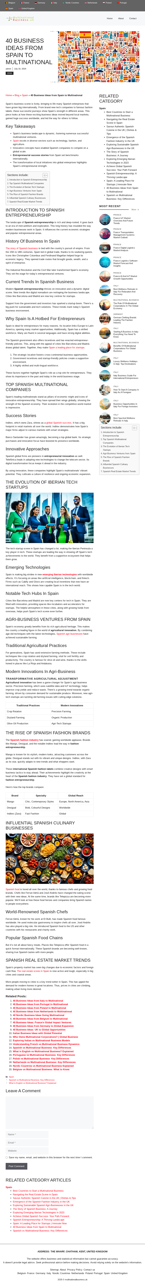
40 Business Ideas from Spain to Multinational (37, 1227)
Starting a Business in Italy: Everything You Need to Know (126, 334)
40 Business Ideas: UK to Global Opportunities (39, 1029)
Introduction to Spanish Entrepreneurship (28, 179)
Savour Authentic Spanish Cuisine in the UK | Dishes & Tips (44, 1198)
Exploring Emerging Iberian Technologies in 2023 (38, 1212)
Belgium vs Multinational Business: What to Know (41, 1069)
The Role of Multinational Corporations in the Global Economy (125, 306)
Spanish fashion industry (24, 740)
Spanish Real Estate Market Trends (25, 201)
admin (8, 69)
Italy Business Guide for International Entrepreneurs (125, 376)
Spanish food (12, 889)
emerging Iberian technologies (59, 574)
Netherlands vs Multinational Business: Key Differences (44, 1062)
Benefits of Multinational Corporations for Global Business (124, 348)
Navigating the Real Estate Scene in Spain (35, 1194)
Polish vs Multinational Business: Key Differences (41, 1058)
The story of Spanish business (22, 248)
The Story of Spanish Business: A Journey (35, 1209)
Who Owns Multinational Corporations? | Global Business (45, 1037)
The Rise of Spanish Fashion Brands (26, 194)
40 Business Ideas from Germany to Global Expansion (43, 1026)
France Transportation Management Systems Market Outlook (124, 235)
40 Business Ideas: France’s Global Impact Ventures (42, 1022)
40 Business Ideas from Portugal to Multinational (40, 1004)
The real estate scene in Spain (33, 971)
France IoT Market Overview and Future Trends (123, 220)
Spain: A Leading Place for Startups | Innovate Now (40, 1223)
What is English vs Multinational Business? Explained (43, 1051)
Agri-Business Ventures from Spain (25, 190)
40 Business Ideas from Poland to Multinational (39, 1008)
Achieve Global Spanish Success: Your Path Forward (41, 1216)
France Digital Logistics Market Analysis (124, 249)
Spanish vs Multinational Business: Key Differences (42, 1047)
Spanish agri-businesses (69, 633)
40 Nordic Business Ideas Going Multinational (38, 1015)
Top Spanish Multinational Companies (26, 183)
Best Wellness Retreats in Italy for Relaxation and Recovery (125, 291)
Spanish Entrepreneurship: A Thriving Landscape (38, 1219)
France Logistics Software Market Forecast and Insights (125, 263)
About (121, 18)
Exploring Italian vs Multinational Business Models (41, 1040)
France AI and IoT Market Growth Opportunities (125, 277)
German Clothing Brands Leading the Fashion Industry (124, 320)
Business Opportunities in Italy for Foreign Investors (125, 405)
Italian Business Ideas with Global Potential (37, 1033)
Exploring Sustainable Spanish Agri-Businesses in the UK (43, 1205)
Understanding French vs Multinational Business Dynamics (46, 1044)
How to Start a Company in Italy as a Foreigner (126, 390)
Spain (9, 73)
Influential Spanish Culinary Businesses (27, 198)
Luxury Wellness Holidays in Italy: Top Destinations (125, 362)
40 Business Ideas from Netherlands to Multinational (42, 1011)
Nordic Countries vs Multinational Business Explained (43, 1066)
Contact (133, 18)
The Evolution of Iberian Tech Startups (26, 187)
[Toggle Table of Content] (43, 175)
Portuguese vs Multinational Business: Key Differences (44, 1055)
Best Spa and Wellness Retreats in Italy (124, 419)
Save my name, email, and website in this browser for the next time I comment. (51, 1157)
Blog (17, 95)
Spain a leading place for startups (66, 347)
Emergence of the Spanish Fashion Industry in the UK (41, 1201)
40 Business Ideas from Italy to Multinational (38, 1000)
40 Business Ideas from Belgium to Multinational (40, 1018)
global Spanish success (58, 422)
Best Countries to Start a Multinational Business (38, 1190)
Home (110, 18)
